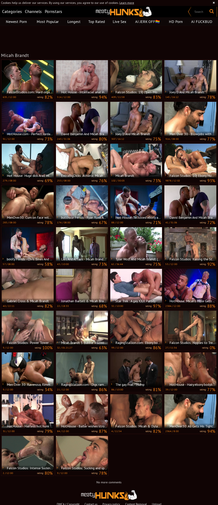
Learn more (126, 3)
